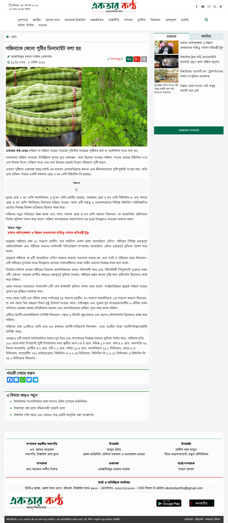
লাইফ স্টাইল (26, 25)
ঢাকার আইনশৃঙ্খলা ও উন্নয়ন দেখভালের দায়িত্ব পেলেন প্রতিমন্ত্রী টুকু (48, 233)
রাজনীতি (113, 20)
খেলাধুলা (170, 20)
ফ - (137, 59)
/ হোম (13, 37)
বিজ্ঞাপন (76, 183)
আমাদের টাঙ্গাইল (74, 20)
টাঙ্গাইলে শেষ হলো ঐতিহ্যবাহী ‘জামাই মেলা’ (40, 408)
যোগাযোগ (189, 519)
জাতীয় (37, 20)
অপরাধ (128, 20)
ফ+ (129, 59)
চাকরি (185, 20)
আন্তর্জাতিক (97, 20)
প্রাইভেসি (199, 519)
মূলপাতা (23, 20)
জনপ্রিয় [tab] (206, 36)
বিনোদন (155, 20)
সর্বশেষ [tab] (171, 36)
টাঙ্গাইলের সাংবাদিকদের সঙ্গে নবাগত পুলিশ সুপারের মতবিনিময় (50, 401)
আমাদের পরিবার (212, 519)
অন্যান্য (42, 25)
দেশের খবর (53, 20)
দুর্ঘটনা (142, 20)
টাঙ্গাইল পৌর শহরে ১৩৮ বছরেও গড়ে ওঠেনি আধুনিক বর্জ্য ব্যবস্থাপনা (54, 415)
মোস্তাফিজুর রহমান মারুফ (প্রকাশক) (31, 56)
